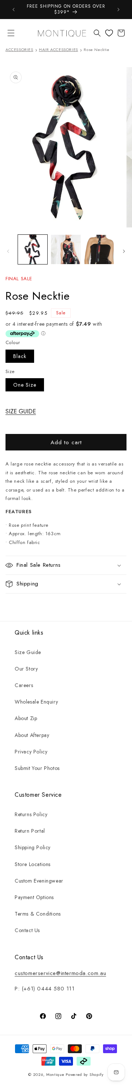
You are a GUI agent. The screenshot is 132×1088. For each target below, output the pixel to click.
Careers (24, 685)
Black (19, 356)
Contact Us (27, 930)
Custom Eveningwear (39, 880)
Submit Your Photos (37, 768)
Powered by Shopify (85, 1074)
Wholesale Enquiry (36, 701)
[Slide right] (124, 251)
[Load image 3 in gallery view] (99, 249)
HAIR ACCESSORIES (58, 49)
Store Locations (33, 864)
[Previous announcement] (14, 9)
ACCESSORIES (19, 49)
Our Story (26, 668)
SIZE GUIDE (21, 411)
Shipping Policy (33, 847)
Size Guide (28, 652)
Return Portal (30, 831)
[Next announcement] (118, 9)
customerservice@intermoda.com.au (60, 973)
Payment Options (34, 897)
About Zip (26, 718)
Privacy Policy (31, 751)
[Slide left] (8, 251)
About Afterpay (32, 735)
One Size (24, 384)
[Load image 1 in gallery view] (32, 249)
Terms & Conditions (38, 913)
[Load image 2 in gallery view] (65, 249)
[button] (11, 33)
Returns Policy (31, 814)
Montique (55, 1074)
